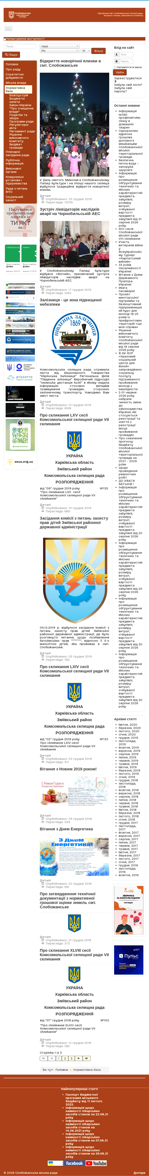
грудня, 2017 (128, 822)
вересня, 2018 (129, 793)
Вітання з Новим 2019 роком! (68, 769)
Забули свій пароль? (123, 89)
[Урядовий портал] (20, 311)
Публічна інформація (14, 161)
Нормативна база (15, 89)
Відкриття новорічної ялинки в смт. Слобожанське (70, 63)
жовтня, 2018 (129, 790)
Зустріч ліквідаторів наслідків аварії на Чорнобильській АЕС (70, 211)
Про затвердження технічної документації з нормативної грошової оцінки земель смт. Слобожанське (68, 900)
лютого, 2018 (129, 816)
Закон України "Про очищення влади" (21, 108)
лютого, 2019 (129, 773)
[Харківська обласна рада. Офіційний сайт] (20, 319)
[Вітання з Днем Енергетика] (74, 855)
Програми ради (21, 121)
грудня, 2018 (128, 780)
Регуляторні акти (18, 126)
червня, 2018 (128, 803)
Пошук (13, 55)
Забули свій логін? (128, 84)
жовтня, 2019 (129, 747)
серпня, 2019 (128, 754)
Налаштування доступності (25, 38)
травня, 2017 (128, 849)
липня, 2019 (127, 757)
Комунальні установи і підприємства (16, 180)
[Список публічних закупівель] (20, 378)
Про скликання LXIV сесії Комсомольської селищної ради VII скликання (74, 671)
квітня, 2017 (127, 852)
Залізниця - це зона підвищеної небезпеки (71, 302)
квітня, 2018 (127, 809)
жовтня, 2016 (129, 875)
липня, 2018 (127, 799)
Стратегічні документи (15, 76)
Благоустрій (18, 95)
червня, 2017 (128, 845)
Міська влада (16, 82)
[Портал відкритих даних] (20, 351)
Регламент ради (22, 131)
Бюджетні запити (17, 100)
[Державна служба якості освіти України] (20, 367)
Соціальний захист (14, 198)
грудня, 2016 (128, 865)
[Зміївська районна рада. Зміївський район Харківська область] (20, 325)
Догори (139, 1172)
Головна (12, 64)
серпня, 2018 (128, 796)
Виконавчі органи (13, 170)
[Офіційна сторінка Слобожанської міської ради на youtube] (96, 1162)
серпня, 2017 (128, 839)
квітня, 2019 (128, 767)
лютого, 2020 (129, 731)
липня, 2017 (127, 842)
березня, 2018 (129, 813)
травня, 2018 (128, 806)
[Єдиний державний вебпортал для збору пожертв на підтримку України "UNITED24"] (20, 393)
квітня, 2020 (128, 724)
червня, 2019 (128, 760)
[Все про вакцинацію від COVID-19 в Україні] (20, 358)
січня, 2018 (127, 819)
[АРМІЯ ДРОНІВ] (20, 410)
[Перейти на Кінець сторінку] (87, 1058)
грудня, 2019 (128, 737)
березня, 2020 (130, 727)
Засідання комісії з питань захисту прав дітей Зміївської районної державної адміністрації (74, 522)
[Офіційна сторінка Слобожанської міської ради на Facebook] (74, 1162)
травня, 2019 (128, 763)
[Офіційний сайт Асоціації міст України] (20, 339)
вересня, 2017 (129, 835)
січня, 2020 (127, 734)
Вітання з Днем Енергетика (66, 829)
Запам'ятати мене (129, 67)
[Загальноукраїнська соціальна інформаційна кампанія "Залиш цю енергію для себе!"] (20, 461)
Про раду (13, 69)
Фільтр (98, 51)
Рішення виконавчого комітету (19, 138)
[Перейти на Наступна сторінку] (79, 1058)
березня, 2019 (129, 770)
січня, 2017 (127, 862)
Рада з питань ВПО (16, 190)
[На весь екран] (74, 793)
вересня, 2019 (129, 750)
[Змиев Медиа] (20, 332)
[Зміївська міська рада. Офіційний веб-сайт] (20, 292)
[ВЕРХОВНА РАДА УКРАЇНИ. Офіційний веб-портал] (20, 305)
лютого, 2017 (129, 858)
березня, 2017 (129, 855)
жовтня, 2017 (129, 832)
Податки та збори (18, 116)
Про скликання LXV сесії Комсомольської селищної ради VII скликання (74, 419)
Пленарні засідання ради (17, 153)
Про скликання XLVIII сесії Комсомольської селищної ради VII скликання (74, 954)
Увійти (120, 72)
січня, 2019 (127, 777)
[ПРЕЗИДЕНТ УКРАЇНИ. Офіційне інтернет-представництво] (20, 298)
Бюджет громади (16, 146)
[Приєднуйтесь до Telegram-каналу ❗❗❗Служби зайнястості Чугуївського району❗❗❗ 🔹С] (20, 435)
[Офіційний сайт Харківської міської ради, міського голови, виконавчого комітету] (20, 286)
